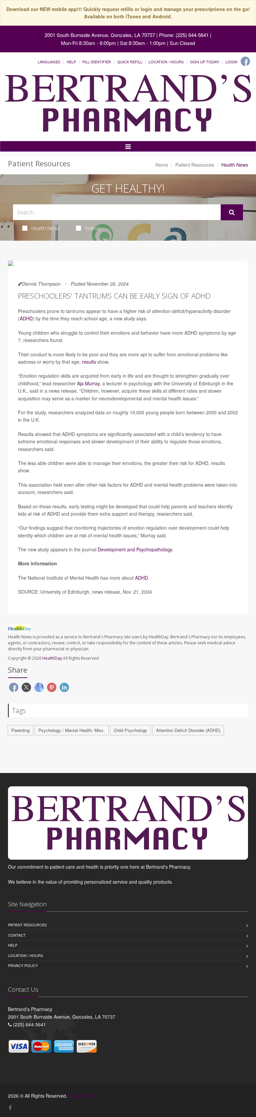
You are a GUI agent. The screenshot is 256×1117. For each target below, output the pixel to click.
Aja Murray (88, 383)
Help (71, 61)
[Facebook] (245, 61)
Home (161, 164)
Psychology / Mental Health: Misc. (71, 730)
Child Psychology (130, 730)
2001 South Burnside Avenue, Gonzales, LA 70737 (100, 34)
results (89, 361)
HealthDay (52, 658)
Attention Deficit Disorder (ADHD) (188, 730)
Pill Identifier (96, 61)
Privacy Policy (23, 965)
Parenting (20, 730)
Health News (45, 228)
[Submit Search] (232, 212)
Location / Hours (166, 61)
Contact (17, 935)
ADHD (26, 318)
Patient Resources (194, 164)
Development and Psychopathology (135, 549)
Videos (93, 228)
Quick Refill (129, 61)
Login (231, 61)
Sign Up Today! (204, 61)
